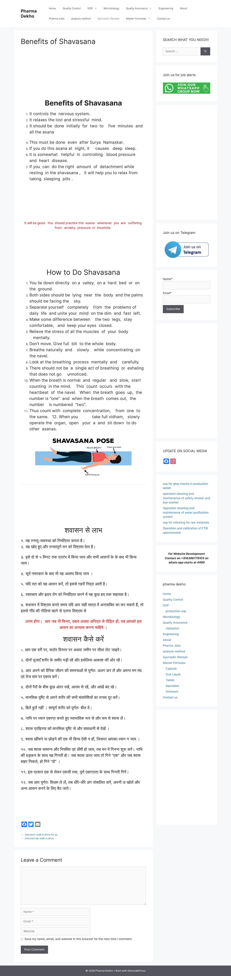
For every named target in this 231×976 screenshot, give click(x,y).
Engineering (166, 8)
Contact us (163, 18)
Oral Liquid (173, 674)
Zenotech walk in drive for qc (41, 834)
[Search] (205, 51)
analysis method (81, 18)
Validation (172, 628)
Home (52, 8)
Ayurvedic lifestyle (108, 18)
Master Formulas (136, 18)
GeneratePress (137, 970)
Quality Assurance (137, 8)
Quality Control (72, 8)
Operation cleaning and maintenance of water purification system (186, 512)
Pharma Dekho (29, 13)
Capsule (171, 668)
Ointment (172, 691)
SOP (90, 8)
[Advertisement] (83, 75)
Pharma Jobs (56, 18)
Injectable (172, 686)
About (183, 8)
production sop (176, 611)
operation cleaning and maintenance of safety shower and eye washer (186, 498)
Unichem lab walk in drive (39, 838)
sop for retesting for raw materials (186, 522)
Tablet (170, 680)
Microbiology (111, 8)
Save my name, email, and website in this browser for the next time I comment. (78, 939)
